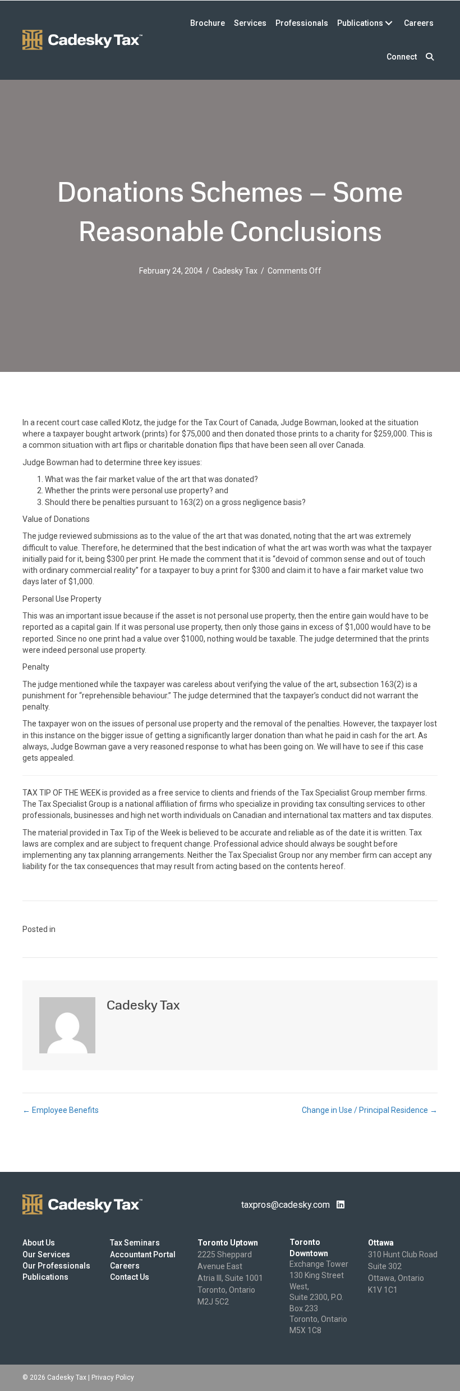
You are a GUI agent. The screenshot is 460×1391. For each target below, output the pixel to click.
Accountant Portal (143, 1254)
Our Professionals (56, 1265)
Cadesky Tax (235, 270)
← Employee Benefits (60, 1110)
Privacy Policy (112, 1377)
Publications (45, 1276)
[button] (430, 57)
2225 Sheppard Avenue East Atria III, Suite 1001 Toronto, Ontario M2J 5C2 (230, 1278)
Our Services (46, 1254)
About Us (38, 1242)
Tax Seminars (135, 1242)
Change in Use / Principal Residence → (370, 1110)
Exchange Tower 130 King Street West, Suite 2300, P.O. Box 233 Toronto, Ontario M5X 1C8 (318, 1297)
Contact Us (129, 1276)
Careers (125, 1265)
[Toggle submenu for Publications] (388, 23)
